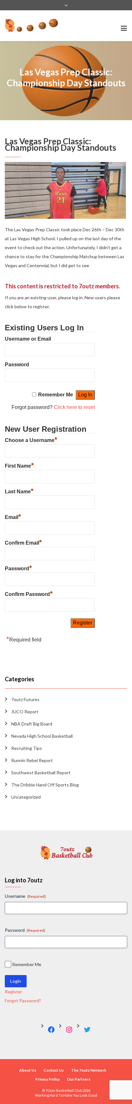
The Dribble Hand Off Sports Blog (45, 784)
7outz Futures (25, 699)
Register (13, 991)
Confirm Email (23, 542)
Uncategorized (26, 797)
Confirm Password (29, 593)
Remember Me (55, 394)
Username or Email (28, 339)
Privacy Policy (47, 1079)
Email (13, 516)
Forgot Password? (23, 1000)
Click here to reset (74, 407)
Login (15, 981)
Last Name (19, 490)
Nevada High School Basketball (42, 736)
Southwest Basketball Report (40, 772)
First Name (19, 465)
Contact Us (54, 1070)
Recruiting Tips (26, 748)
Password (17, 364)
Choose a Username (31, 439)
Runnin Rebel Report (32, 760)
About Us (27, 1070)
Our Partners (78, 1079)
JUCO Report (24, 711)
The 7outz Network (88, 1070)
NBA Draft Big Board (31, 723)
